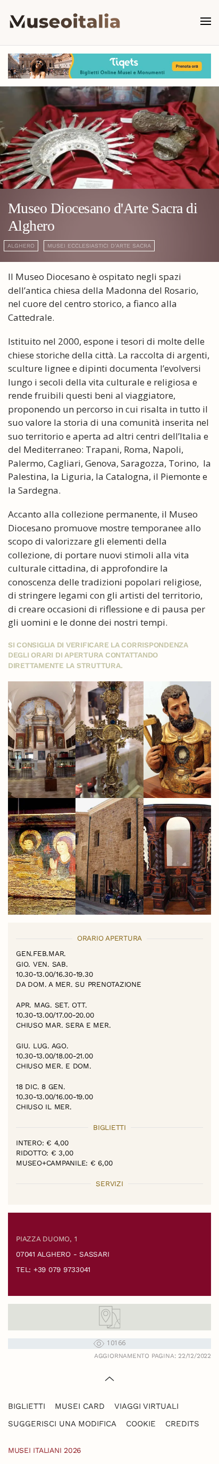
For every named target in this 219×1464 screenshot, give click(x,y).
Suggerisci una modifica (62, 1423)
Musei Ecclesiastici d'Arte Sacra (99, 245)
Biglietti (26, 1406)
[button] (205, 21)
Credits (182, 1423)
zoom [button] (42, 739)
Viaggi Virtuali (146, 1406)
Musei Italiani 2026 (44, 1450)
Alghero (21, 245)
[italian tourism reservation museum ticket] (109, 66)
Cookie (141, 1423)
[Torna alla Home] (65, 21)
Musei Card (80, 1406)
